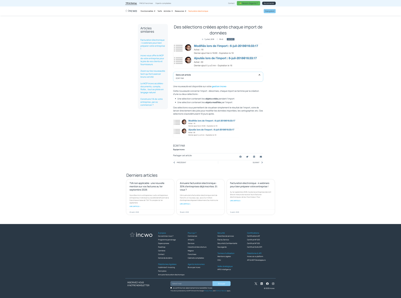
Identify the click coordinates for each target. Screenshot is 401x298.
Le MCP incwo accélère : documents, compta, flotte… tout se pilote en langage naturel (152, 88)
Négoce (191, 250)
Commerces (192, 236)
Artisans (191, 240)
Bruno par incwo (194, 267)
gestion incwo (219, 86)
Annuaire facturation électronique (171, 274)
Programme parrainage (167, 240)
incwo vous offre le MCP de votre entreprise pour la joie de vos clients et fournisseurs (152, 60)
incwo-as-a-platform (255, 256)
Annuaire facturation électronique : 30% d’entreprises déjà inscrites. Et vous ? (198, 186)
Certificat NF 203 (253, 240)
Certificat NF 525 (253, 243)
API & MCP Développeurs (256, 260)
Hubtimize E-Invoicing (166, 267)
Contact (161, 254)
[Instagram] (273, 283)
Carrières (161, 250)
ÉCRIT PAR (180, 78)
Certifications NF (253, 236)
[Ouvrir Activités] (172, 11)
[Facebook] (267, 283)
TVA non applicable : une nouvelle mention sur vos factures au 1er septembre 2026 (146, 186)
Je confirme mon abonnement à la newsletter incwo (192, 288)
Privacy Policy (208, 291)
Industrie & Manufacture (197, 247)
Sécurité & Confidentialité (227, 243)
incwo (230, 39)
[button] (259, 75)
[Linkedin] (261, 283)
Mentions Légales (224, 256)
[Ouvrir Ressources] (186, 11)
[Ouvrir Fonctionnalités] (155, 11)
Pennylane (162, 271)
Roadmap (161, 247)
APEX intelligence (224, 269)
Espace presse (163, 243)
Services (191, 243)
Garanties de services (225, 236)
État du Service (223, 240)
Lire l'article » (134, 206)
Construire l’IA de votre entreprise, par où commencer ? (151, 102)
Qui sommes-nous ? (165, 236)
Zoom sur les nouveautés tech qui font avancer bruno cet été (152, 73)
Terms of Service (221, 291)
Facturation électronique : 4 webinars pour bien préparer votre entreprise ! (152, 44)
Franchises (192, 254)
